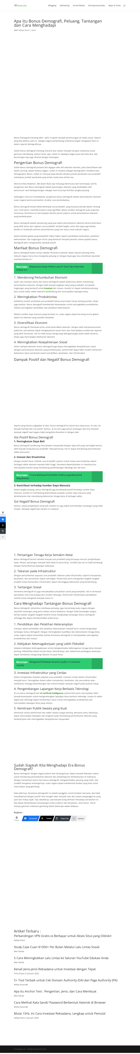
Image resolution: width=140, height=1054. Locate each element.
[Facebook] (3, 519)
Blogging (52, 6)
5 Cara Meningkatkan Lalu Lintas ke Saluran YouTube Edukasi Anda (61, 958)
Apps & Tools (114, 6)
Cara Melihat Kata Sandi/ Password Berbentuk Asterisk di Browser (60, 1002)
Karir (34, 30)
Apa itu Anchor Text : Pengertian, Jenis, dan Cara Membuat (55, 991)
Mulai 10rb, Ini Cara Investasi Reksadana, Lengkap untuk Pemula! (60, 1013)
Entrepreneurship (96, 6)
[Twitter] (3, 525)
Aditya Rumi (24, 30)
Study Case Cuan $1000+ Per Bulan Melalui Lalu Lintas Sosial (56, 947)
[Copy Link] (3, 531)
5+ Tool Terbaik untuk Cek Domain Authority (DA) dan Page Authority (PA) (65, 980)
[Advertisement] (58, 116)
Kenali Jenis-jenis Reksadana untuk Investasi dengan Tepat (55, 969)
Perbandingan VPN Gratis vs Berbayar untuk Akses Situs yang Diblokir (63, 936)
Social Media (79, 6)
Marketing (64, 6)
